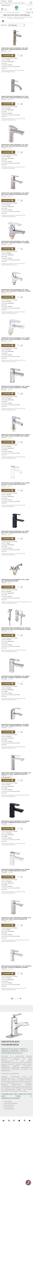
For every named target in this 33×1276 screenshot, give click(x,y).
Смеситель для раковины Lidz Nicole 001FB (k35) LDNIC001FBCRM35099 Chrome (16, 628)
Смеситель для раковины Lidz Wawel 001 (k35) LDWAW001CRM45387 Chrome (15, 677)
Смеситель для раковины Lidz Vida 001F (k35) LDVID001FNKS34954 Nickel (14, 145)
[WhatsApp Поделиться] (30, 12)
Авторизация (3, 1)
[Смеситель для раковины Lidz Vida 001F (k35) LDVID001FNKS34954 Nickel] (16, 134)
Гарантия (15, 2)
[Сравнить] (21, 56)
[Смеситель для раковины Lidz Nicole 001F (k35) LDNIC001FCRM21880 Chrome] (16, 424)
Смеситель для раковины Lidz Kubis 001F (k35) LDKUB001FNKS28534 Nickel (15, 193)
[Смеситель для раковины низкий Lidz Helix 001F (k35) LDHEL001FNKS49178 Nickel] (16, 907)
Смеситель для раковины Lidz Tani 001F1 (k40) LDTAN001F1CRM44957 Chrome (16, 290)
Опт (12, 2)
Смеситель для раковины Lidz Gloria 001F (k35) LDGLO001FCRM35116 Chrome (15, 338)
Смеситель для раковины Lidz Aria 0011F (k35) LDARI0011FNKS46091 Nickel (15, 97)
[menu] (2, 9)
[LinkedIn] (3, 1120)
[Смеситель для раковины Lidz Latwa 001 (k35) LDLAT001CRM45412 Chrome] (16, 375)
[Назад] (4, 13)
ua (31, 5)
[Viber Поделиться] (26, 12)
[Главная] (1, 13)
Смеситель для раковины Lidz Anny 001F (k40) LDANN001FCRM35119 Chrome (15, 242)
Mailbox (29, 1120)
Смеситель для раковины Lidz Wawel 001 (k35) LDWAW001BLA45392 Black (15, 822)
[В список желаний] (18, 56)
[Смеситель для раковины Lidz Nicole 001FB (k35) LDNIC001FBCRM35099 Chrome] (16, 617)
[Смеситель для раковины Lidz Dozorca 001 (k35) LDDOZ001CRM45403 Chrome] (16, 955)
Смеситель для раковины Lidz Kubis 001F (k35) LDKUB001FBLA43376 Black (15, 532)
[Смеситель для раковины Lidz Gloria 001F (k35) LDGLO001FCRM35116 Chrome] (16, 327)
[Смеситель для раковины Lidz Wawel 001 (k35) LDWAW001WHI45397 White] (16, 858)
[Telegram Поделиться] (28, 12)
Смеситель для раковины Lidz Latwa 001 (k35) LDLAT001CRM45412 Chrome (15, 387)
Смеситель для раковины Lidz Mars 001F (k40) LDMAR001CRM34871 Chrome (15, 725)
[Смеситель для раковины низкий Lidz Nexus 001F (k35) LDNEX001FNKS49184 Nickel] (16, 762)
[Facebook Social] (14, 1120)
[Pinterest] (24, 1120)
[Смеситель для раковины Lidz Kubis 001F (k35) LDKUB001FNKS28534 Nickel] (16, 182)
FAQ (19, 2)
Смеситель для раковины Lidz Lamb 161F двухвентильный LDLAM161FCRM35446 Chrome (15, 581)
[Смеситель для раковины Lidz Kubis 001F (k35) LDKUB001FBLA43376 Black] (16, 520)
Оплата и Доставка (7, 2)
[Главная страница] (16, 8)
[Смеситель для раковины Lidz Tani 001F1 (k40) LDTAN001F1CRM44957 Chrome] (16, 279)
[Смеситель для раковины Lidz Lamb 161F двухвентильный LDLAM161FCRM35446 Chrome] (16, 568)
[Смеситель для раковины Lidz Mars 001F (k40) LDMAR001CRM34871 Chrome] (16, 713)
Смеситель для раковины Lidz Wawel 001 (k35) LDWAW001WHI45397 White (15, 870)
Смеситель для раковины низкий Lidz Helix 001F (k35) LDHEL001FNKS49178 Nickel (16, 919)
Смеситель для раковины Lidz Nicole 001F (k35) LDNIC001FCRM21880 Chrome (15, 435)
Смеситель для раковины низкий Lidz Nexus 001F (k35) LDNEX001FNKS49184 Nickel (16, 774)
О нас (1, 2)
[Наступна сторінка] (20, 998)
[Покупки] (31, 2)
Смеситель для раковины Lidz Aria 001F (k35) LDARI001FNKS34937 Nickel (14, 48)
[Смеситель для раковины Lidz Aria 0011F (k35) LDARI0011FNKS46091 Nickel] (16, 85)
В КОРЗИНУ (7, 55)
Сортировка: (4, 25)
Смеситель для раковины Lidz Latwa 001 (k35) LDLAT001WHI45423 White (15, 483)
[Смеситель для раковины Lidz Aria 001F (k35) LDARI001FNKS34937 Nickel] (16, 37)
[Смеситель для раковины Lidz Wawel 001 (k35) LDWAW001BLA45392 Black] (16, 810)
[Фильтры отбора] (3, 21)
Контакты (23, 2)
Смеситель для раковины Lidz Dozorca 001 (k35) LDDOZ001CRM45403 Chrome (16, 966)
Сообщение (10, 1)
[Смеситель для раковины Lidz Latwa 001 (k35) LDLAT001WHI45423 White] (16, 472)
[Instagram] (9, 1120)
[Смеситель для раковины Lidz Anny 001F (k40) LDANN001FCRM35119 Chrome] (16, 230)
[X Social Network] (19, 1120)
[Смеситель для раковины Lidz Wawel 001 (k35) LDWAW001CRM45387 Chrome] (16, 665)
